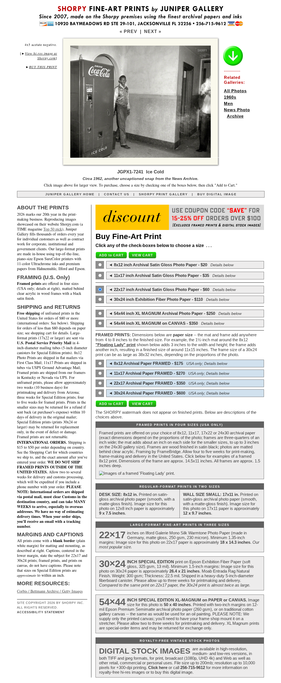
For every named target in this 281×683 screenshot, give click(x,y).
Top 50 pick (52, 229)
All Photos (235, 90)
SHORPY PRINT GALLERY (163, 194)
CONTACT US (116, 194)
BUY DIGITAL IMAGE (217, 194)
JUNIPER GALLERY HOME (69, 194)
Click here (157, 667)
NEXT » (152, 31)
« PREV (128, 31)
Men (228, 103)
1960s (230, 97)
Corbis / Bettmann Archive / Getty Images (50, 591)
